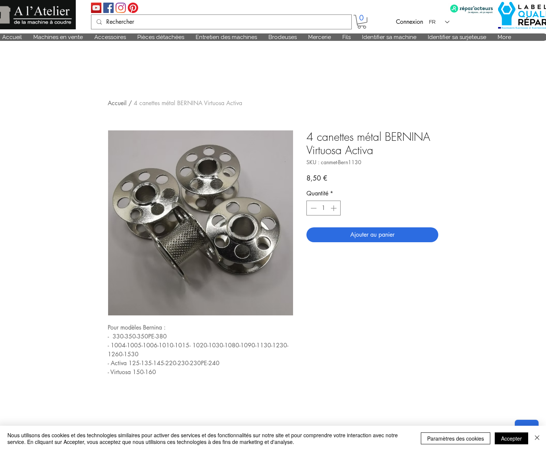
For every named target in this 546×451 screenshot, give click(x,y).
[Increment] (334, 208)
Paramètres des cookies (455, 438)
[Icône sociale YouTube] (96, 8)
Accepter (511, 438)
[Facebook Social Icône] (108, 8)
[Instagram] (121, 8)
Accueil (117, 103)
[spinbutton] (323, 208)
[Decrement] (313, 208)
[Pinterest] (133, 8)
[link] (362, 22)
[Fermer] (537, 438)
